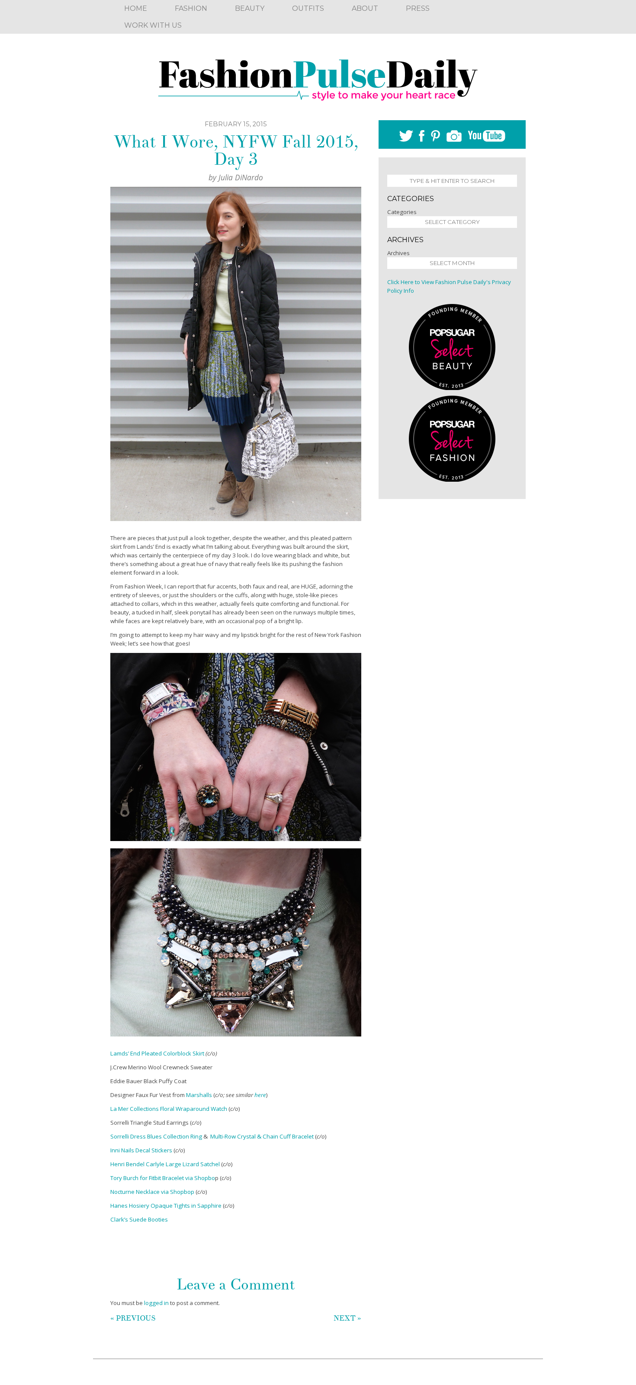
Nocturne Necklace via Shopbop (152, 1192)
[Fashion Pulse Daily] (318, 77)
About (365, 8)
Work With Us (153, 25)
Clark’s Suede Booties (139, 1219)
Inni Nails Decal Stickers (141, 1150)
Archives (398, 253)
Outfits (308, 8)
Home (135, 8)
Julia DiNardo (240, 177)
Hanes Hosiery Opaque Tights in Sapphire (166, 1205)
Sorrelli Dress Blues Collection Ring (156, 1136)
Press (418, 8)
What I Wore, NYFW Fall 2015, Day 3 (235, 150)
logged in (156, 1303)
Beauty (249, 8)
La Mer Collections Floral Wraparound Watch (168, 1109)
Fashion (191, 8)
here (260, 1095)
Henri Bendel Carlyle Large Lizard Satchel (165, 1164)
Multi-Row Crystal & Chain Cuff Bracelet (262, 1136)
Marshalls (199, 1095)
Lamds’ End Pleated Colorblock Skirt (158, 1053)
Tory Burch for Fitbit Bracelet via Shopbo (162, 1178)
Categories (402, 212)
